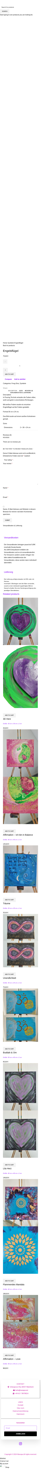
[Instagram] (20, 1443)
